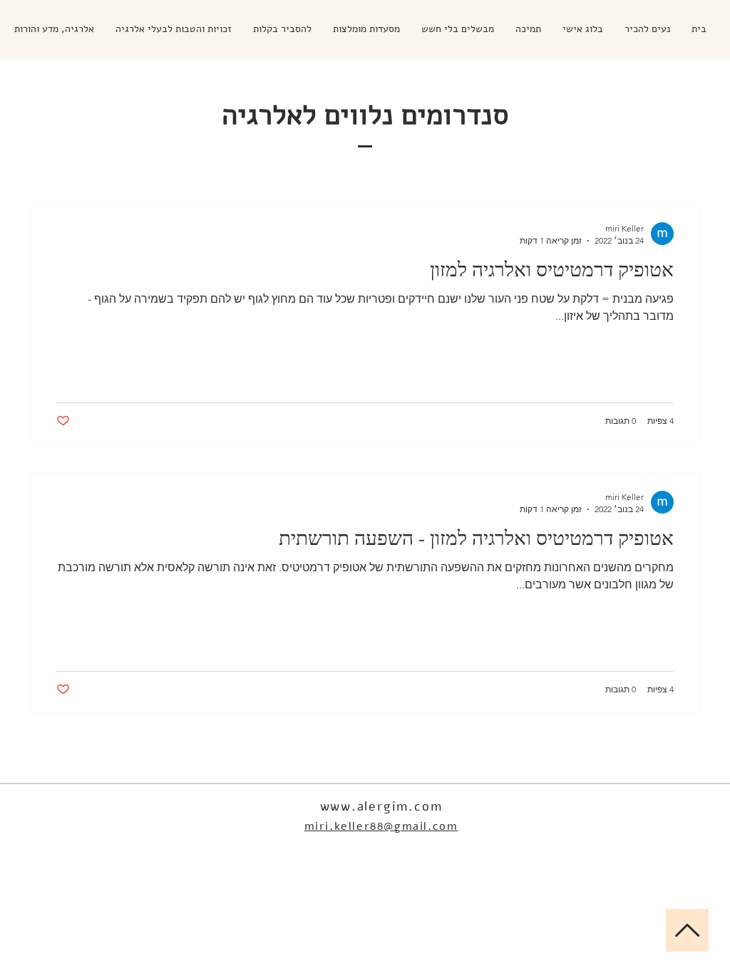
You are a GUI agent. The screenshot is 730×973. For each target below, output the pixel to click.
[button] (647, 29)
